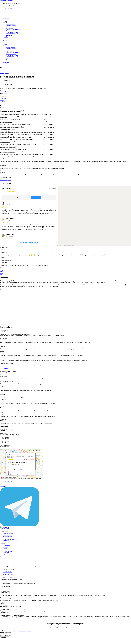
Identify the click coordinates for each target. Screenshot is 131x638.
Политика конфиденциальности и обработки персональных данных (17, 583)
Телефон (2, 604)
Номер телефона (4, 635)
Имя (1, 603)
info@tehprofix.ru (4, 446)
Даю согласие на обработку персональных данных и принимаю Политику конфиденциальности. (27, 611)
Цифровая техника (11, 25)
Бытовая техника (10, 24)
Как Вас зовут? (4, 632)
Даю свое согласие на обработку (16, 631)
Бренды (7, 73)
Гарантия (5, 37)
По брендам (9, 35)
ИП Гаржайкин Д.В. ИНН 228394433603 (5, 592)
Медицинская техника (12, 33)
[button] (4, 247)
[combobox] (7, 69)
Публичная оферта (5, 586)
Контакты (5, 41)
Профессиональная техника (13, 29)
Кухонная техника (10, 26)
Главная (5, 21)
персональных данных (25, 631)
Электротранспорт (11, 31)
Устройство (3, 634)
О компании (6, 39)
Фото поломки (4, 606)
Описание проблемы (5, 609)
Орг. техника (9, 28)
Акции (5, 40)
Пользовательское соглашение (8, 588)
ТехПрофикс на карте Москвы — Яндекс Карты (65, 245)
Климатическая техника (12, 32)
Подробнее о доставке (5, 177)
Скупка (5, 36)
